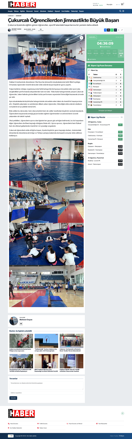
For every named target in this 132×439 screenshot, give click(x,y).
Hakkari (50, 11)
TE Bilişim (121, 436)
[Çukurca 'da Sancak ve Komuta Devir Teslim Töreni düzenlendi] (71, 341)
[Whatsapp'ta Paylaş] (112, 30)
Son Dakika (65, 11)
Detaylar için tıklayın (105, 110)
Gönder (13, 398)
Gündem (43, 11)
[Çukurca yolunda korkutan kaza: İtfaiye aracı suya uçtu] (21, 341)
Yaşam (81, 11)
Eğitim (22, 11)
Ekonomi (29, 11)
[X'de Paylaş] (108, 30)
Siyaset (57, 11)
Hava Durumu (14, 423)
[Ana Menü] (123, 11)
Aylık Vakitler (92, 59)
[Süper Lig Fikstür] (122, 117)
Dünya (16, 11)
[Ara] (120, 11)
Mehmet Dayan (26, 320)
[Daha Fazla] (115, 30)
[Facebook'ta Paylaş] (105, 30)
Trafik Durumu (43, 423)
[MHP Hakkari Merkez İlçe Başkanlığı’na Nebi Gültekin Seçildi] (46, 361)
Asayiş (10, 11)
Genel (36, 11)
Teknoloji (74, 11)
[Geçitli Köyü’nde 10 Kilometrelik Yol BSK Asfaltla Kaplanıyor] (21, 361)
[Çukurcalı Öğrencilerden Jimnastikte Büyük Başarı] (46, 57)
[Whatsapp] (122, 413)
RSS (11, 436)
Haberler (11, 15)
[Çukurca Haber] (22, 4)
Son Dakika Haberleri (16, 428)
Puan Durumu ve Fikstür (75, 423)
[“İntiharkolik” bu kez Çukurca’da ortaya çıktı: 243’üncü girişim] (46, 341)
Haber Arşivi (43, 428)
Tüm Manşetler (102, 423)
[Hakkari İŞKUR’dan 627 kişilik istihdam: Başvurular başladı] (71, 361)
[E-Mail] (21, 323)
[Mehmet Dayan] (13, 321)
